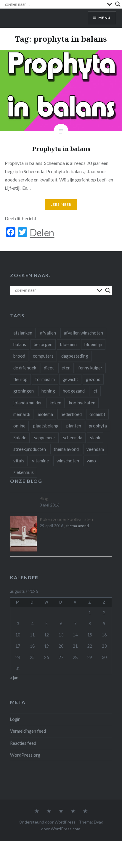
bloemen (68, 344)
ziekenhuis (23, 472)
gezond (93, 379)
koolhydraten (82, 402)
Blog (44, 498)
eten (66, 367)
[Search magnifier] (118, 4)
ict (94, 390)
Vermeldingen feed (28, 731)
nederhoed (71, 414)
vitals (18, 460)
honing (48, 390)
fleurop (20, 379)
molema (45, 414)
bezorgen (43, 344)
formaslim (45, 379)
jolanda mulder (27, 402)
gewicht (70, 379)
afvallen (48, 332)
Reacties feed (23, 743)
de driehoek (24, 367)
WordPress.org (25, 755)
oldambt (97, 414)
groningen (23, 390)
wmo (91, 460)
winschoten (68, 460)
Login (15, 719)
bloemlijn (93, 344)
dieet (49, 367)
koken (55, 402)
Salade (19, 437)
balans (19, 344)
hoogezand (74, 390)
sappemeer (44, 437)
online (19, 425)
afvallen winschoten (83, 332)
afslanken (22, 332)
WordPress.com (65, 828)
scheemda (72, 437)
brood (19, 355)
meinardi (21, 414)
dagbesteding (74, 355)
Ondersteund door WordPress (47, 821)
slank (95, 437)
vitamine (40, 460)
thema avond (66, 449)
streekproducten (29, 449)
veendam (95, 449)
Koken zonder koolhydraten (66, 519)
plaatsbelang (46, 425)
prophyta (98, 425)
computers (43, 355)
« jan (14, 677)
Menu (104, 17)
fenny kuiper (90, 367)
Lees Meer (61, 204)
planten (73, 425)
